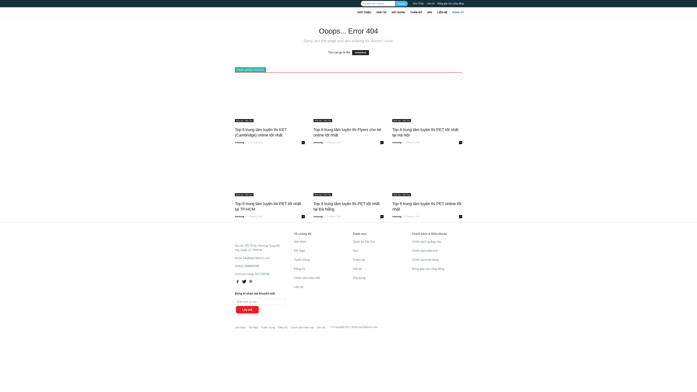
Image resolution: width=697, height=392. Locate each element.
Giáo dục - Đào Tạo (244, 120)
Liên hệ (431, 3)
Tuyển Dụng (302, 259)
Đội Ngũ (299, 250)
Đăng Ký (458, 12)
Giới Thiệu (418, 3)
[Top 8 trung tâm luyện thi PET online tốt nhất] (427, 194)
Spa (429, 12)
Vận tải (381, 12)
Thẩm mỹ (416, 12)
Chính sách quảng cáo (426, 241)
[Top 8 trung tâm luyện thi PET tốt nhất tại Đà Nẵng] (348, 194)
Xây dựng (398, 12)
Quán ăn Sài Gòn (364, 241)
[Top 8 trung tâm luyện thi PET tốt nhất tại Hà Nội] (427, 120)
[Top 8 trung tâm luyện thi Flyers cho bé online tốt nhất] (348, 120)
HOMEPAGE (360, 53)
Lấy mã (247, 309)
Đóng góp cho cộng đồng (450, 3)
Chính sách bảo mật (307, 277)
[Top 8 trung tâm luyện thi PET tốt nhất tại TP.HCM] (270, 194)
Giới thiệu (364, 12)
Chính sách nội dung (425, 259)
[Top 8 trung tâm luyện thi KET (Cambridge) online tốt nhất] (270, 120)
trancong (239, 142)
